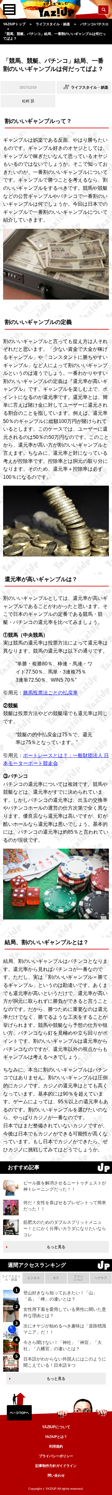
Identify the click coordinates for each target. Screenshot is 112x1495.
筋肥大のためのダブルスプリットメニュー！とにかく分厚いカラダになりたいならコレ (64, 1228)
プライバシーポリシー (56, 1456)
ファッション (78, 1278)
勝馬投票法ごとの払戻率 (50, 692)
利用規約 (56, 1446)
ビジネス (33, 1278)
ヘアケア (101, 1278)
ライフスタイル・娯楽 (11, 1278)
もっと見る (56, 1247)
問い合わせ (56, 1475)
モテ (56, 1278)
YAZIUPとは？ (56, 1437)
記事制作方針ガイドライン (56, 1466)
